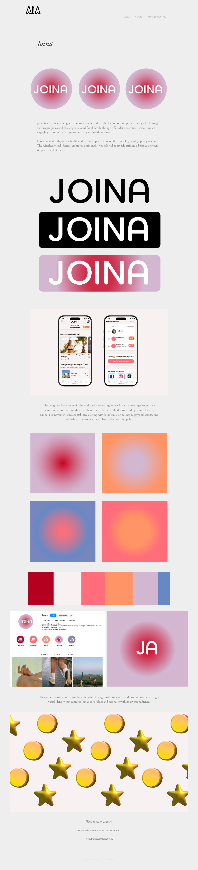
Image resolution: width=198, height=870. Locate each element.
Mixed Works (157, 17)
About (139, 17)
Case (126, 17)
